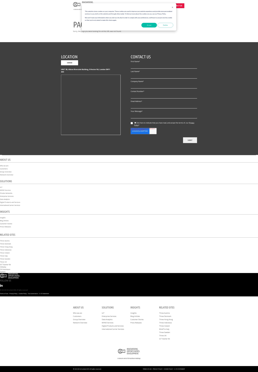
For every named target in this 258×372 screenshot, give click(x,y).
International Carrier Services (10, 205)
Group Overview (5, 172)
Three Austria (4, 241)
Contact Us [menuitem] (176, 6)
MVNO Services (5, 190)
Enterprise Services (7, 196)
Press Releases (5, 227)
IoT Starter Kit (5, 264)
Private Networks (6, 193)
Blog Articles (4, 221)
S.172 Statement (44, 293)
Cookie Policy (23, 293)
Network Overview (6, 175)
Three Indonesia (5, 250)
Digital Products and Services (10, 202)
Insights (3, 218)
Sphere (2, 272)
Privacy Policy (13, 293)
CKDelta (3, 267)
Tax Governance (33, 293)
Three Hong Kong (6, 247)
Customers (4, 169)
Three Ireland (4, 253)
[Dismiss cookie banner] (172, 7)
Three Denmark (5, 244)
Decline (165, 25)
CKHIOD (69, 63)
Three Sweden (5, 259)
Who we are (4, 166)
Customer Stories (6, 224)
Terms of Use (4, 293)
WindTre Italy (164, 329)
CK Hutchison (5, 269)
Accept (149, 25)
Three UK (3, 262)
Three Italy (4, 256)
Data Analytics (5, 199)
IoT (1, 187)
